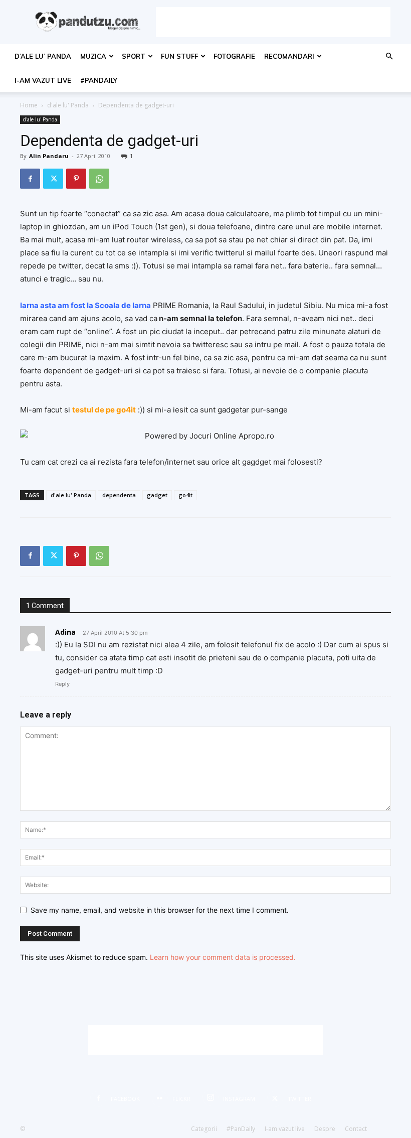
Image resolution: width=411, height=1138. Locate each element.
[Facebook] (30, 179)
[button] (389, 56)
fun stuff (179, 56)
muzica (93, 56)
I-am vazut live (43, 80)
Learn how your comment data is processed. (223, 957)
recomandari (289, 56)
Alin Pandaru (49, 156)
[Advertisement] (273, 22)
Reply (62, 683)
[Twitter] (53, 179)
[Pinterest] (76, 179)
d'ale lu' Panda (68, 105)
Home (29, 105)
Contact (356, 1128)
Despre (324, 1128)
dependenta (119, 495)
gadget (157, 495)
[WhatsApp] (99, 179)
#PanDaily (98, 80)
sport (133, 56)
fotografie (234, 56)
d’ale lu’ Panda (43, 56)
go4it (185, 495)
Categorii (204, 1128)
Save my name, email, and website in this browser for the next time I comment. (160, 910)
